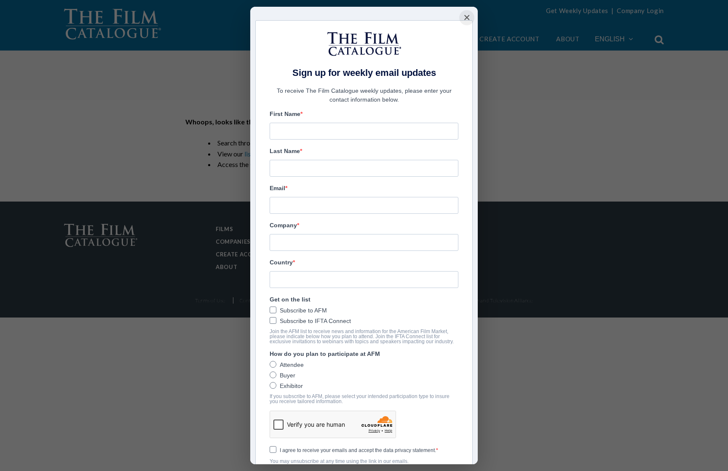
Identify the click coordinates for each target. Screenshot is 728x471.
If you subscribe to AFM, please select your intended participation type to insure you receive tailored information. (360, 399)
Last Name (285, 151)
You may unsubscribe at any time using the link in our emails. (339, 461)
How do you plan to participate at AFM (325, 354)
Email (277, 188)
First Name (285, 114)
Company (283, 225)
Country (281, 262)
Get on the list (290, 299)
